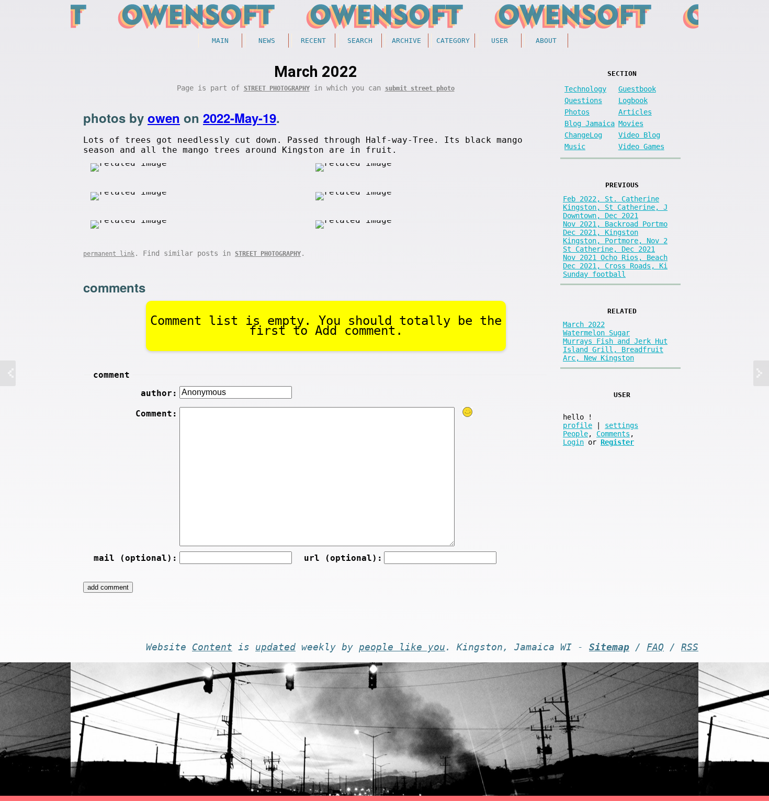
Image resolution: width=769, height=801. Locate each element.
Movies (630, 123)
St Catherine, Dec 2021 (609, 249)
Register (617, 442)
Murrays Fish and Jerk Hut (615, 341)
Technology (585, 89)
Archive (406, 40)
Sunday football (594, 274)
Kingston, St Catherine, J (615, 207)
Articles (635, 112)
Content (212, 647)
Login (573, 442)
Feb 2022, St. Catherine (611, 199)
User (499, 40)
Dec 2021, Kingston (600, 232)
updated (275, 647)
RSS (689, 647)
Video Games (641, 146)
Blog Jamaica (589, 123)
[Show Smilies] (468, 412)
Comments (613, 434)
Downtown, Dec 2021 (600, 215)
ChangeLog (583, 135)
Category (453, 40)
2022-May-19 (239, 118)
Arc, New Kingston (598, 358)
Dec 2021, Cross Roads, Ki (615, 266)
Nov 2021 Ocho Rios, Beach (615, 257)
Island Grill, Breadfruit (613, 349)
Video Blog (639, 135)
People (575, 434)
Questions (583, 100)
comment (111, 375)
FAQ (655, 647)
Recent (313, 40)
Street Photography (277, 88)
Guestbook (637, 89)
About (546, 40)
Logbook (633, 100)
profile (577, 425)
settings (621, 425)
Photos (577, 112)
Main (220, 40)
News (266, 40)
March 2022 (584, 324)
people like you (402, 647)
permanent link (108, 253)
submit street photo (420, 88)
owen (164, 118)
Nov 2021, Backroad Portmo (615, 224)
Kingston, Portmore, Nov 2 (615, 240)
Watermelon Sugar (596, 333)
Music (574, 146)
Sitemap (609, 647)
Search (359, 40)
